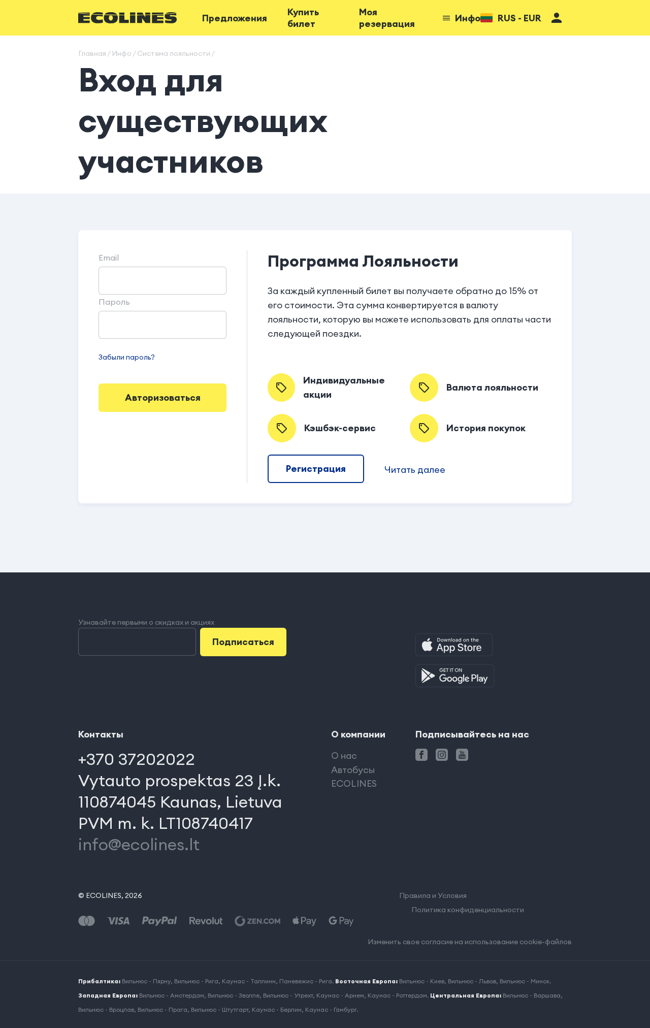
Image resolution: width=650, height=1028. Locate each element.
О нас (344, 755)
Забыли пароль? (127, 357)
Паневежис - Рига (305, 981)
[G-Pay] (341, 921)
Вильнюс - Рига (196, 981)
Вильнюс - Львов (472, 981)
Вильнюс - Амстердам (171, 995)
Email (109, 257)
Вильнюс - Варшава (532, 995)
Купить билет (303, 17)
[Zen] (257, 921)
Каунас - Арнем (340, 995)
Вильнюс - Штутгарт (219, 1009)
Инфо (467, 18)
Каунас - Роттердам (397, 995)
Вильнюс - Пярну (146, 981)
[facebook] (421, 755)
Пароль (114, 302)
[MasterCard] (86, 921)
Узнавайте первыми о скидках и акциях (146, 622)
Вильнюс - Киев (421, 981)
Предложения (234, 18)
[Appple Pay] (304, 921)
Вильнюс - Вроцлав (106, 1009)
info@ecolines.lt (139, 844)
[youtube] (462, 755)
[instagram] (442, 755)
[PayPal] (159, 921)
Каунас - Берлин (277, 1009)
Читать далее (414, 469)
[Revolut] (205, 921)
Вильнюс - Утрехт (288, 995)
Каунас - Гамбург (330, 1009)
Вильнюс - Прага (162, 1009)
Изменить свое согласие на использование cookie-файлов (470, 941)
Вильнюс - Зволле (233, 995)
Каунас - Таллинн (249, 981)
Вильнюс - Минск (524, 981)
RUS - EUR (519, 18)
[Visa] (118, 921)
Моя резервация (387, 17)
